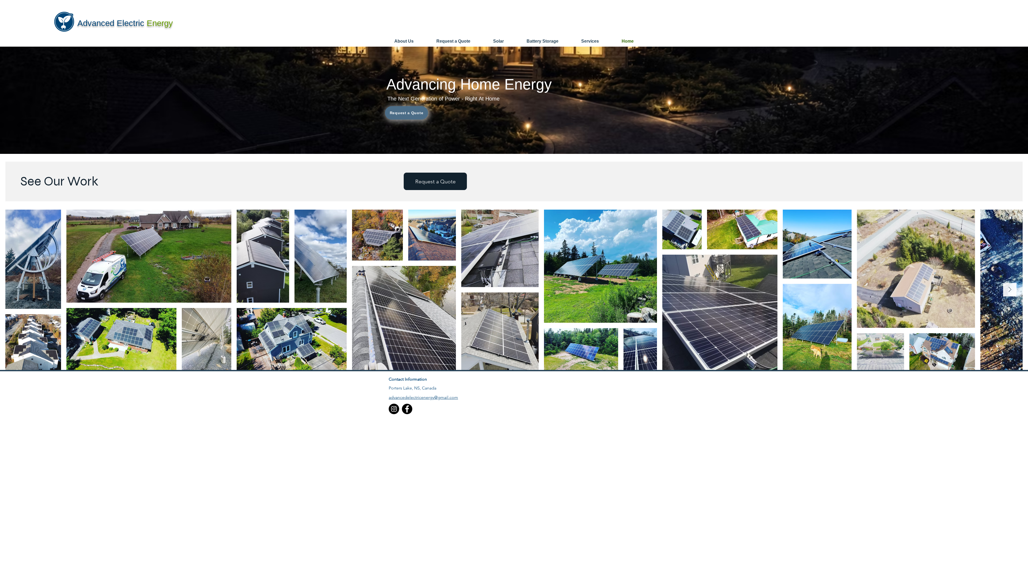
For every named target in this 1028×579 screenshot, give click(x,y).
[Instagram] (394, 409)
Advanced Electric (112, 23)
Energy (160, 23)
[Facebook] (407, 409)
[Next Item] (1009, 289)
